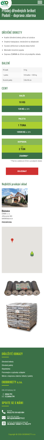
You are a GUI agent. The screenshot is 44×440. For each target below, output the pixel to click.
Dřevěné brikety (7, 362)
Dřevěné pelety (7, 365)
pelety (30, 376)
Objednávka (6, 369)
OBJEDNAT (22, 171)
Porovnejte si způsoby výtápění (13, 372)
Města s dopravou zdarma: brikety (14, 376)
